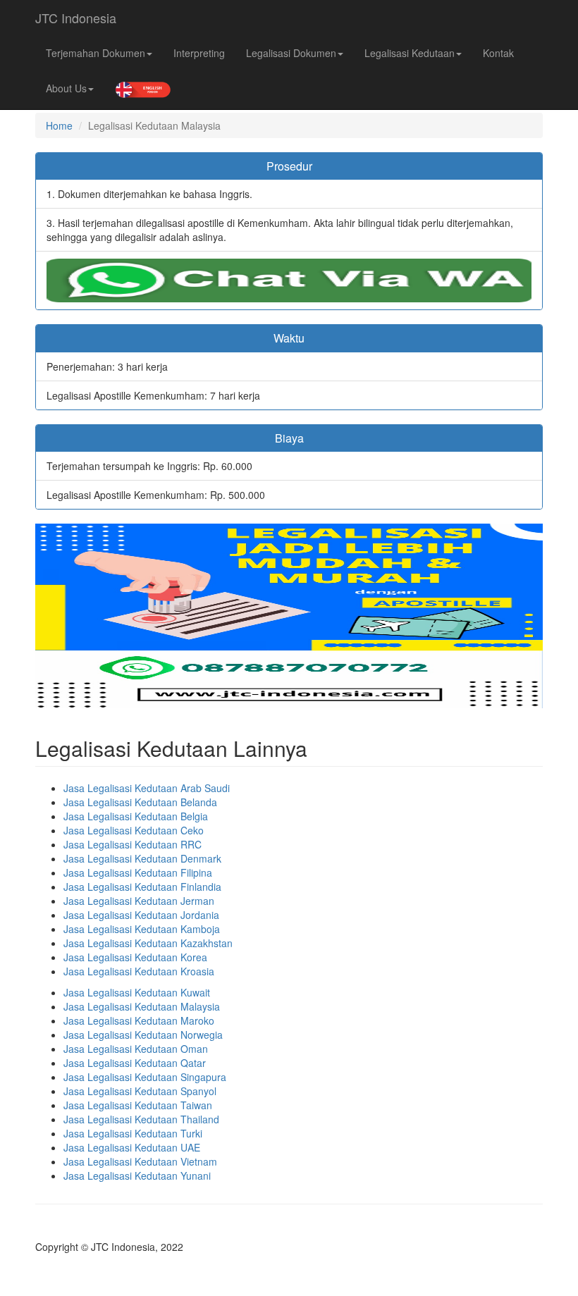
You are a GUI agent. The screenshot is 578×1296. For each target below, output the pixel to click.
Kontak (498, 53)
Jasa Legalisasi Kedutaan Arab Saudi (146, 788)
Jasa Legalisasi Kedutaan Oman (135, 1049)
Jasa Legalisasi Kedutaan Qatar (134, 1063)
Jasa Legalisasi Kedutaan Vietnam (140, 1161)
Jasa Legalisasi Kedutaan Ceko (133, 830)
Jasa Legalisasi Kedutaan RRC (132, 844)
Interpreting (199, 53)
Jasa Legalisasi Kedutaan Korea (135, 957)
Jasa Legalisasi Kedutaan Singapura (144, 1077)
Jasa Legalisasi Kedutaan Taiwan (137, 1105)
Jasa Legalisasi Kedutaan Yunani (137, 1175)
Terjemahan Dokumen (95, 53)
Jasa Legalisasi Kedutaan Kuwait (136, 992)
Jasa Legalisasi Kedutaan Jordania (141, 915)
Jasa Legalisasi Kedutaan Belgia (135, 816)
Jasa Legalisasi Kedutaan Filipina (137, 872)
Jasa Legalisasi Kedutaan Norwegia (143, 1034)
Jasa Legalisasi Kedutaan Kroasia (138, 971)
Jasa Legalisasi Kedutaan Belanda (140, 802)
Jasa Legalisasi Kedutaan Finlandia (142, 887)
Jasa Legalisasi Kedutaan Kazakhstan (148, 943)
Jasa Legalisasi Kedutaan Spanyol (139, 1091)
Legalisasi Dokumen (291, 53)
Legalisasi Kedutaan (409, 53)
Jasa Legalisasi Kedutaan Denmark (142, 858)
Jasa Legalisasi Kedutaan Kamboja (141, 929)
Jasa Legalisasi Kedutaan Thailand (141, 1119)
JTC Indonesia (75, 17)
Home (59, 125)
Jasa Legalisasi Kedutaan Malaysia (141, 1006)
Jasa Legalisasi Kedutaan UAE (131, 1147)
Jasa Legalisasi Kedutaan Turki (132, 1133)
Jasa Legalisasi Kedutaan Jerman (138, 901)
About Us (66, 88)
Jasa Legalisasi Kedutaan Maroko (138, 1020)
